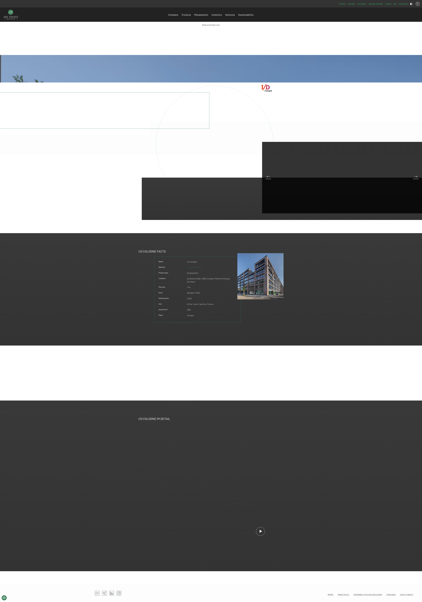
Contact (362, 3)
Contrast (403, 3)
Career (351, 3)
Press (342, 3)
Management (201, 14)
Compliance (391, 595)
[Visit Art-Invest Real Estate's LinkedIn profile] (111, 593)
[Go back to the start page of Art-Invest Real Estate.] (10, 14)
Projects (186, 14)
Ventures (230, 14)
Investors (217, 14)
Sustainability (246, 14)
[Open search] (417, 3)
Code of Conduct (406, 595)
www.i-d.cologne (194, 267)
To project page (241, 100)
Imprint (330, 595)
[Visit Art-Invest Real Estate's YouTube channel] (97, 593)
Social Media (376, 3)
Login (388, 3)
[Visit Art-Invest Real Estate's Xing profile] (104, 593)
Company (173, 14)
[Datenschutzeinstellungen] (4, 597)
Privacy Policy (343, 595)
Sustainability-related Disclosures (368, 595)
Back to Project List (211, 25)
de (395, 3)
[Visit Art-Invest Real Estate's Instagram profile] (119, 593)
